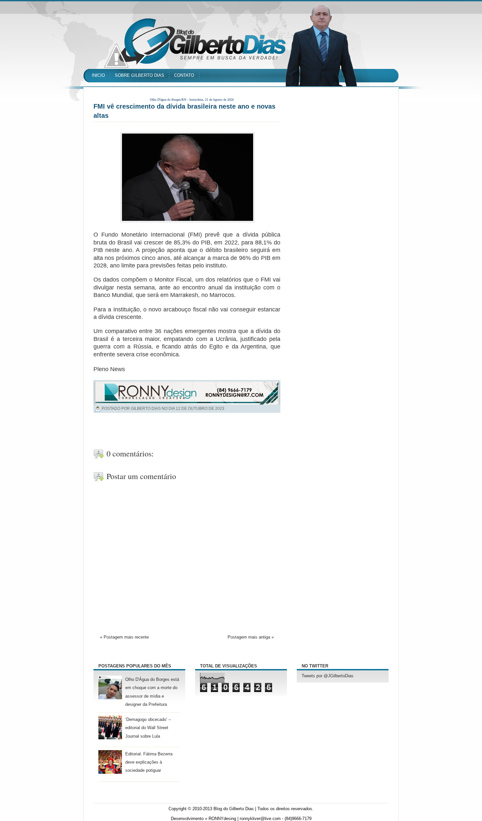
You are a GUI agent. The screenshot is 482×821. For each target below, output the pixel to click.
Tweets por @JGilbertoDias (327, 676)
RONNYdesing (222, 818)
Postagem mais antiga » (251, 637)
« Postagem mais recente (124, 637)
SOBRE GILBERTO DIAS (139, 75)
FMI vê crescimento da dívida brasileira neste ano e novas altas (184, 111)
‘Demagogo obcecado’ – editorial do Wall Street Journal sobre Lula (148, 727)
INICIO (98, 75)
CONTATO (184, 75)
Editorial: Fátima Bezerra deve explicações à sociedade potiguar (148, 762)
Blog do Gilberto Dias (233, 809)
